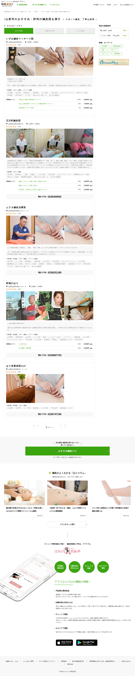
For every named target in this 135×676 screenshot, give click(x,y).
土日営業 (104, 46)
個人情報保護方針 (78, 661)
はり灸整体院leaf (16, 366)
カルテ (115, 4)
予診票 (109, 4)
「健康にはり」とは (11, 661)
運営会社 (70, 664)
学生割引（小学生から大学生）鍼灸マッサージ (33, 189)
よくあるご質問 (28, 661)
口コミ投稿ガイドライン (47, 661)
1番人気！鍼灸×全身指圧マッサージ (30, 99)
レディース (105, 53)
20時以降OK (117, 46)
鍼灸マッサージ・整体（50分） (28, 185)
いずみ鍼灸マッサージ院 (20, 38)
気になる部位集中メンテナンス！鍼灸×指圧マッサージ (36, 103)
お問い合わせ (126, 661)
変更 (124, 30)
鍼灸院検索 (23, 4)
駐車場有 (117, 53)
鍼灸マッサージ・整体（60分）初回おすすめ (32, 181)
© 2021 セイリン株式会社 (67, 671)
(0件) (19, 44)
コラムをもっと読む (67, 524)
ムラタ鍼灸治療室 (16, 207)
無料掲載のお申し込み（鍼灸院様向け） (103, 661)
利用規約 (64, 661)
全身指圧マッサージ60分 (26, 107)
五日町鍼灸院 (13, 120)
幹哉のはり (12, 283)
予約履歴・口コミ (98, 4)
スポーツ (113, 50)
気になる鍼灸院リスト (127, 4)
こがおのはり (23, 344)
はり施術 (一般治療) (25, 348)
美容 (103, 50)
